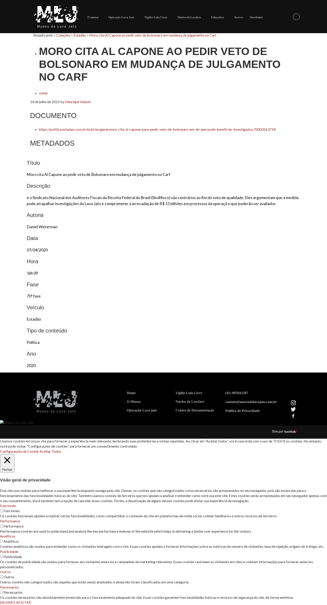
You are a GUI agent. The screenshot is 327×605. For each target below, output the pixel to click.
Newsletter (256, 17)
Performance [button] (10, 521)
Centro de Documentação (195, 410)
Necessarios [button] (9, 587)
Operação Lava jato (142, 410)
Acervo (238, 17)
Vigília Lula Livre (156, 17)
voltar (43, 93)
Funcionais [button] (8, 505)
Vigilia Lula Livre (189, 393)
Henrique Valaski (78, 102)
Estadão (79, 35)
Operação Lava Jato (121, 17)
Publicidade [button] (9, 551)
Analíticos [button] (7, 536)
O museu (92, 17)
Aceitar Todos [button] (50, 451)
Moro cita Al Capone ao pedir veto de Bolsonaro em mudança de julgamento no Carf (152, 35)
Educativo (217, 17)
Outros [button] (5, 572)
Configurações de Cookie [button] (19, 451)
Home (131, 393)
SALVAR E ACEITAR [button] (15, 602)
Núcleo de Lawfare (189, 17)
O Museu (134, 401)
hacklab (290, 431)
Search (296, 16)
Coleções (63, 35)
